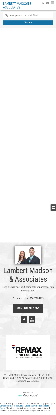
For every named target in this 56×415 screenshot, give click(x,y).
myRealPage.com (28, 396)
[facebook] (24, 319)
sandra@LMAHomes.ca (28, 380)
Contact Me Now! (28, 308)
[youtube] (32, 319)
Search (28, 22)
